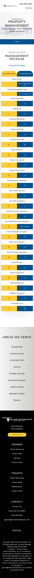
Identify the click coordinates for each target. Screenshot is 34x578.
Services (17, 458)
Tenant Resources (17, 478)
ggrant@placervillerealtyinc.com (17, 520)
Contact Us (17, 435)
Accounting (17, 42)
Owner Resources (17, 449)
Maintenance (17, 487)
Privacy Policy (22, 549)
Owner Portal (17, 462)
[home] (9, 6)
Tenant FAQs (17, 482)
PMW (25, 547)
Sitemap (11, 549)
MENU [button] (29, 8)
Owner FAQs (17, 454)
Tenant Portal (17, 491)
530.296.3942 (25, 4)
